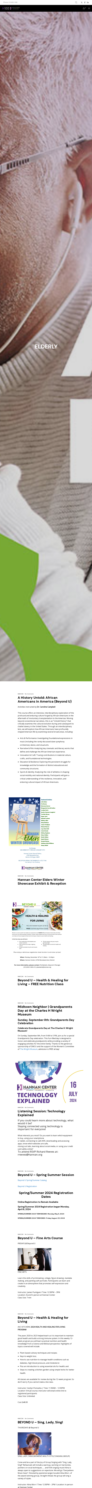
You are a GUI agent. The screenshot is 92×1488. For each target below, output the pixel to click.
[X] (82, 2)
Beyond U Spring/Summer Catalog (32, 1180)
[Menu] (88, 8)
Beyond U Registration (27, 1186)
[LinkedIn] (88, 2)
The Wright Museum (28, 1049)
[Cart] (83, 8)
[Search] (76, 2)
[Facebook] (84, 2)
